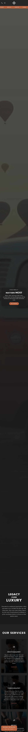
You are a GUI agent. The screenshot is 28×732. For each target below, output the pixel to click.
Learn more (14, 666)
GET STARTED (14, 303)
